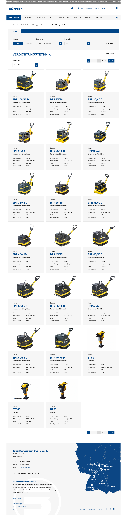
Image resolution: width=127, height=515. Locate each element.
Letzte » (112, 60)
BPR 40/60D (26, 248)
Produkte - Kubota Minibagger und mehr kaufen (35, 25)
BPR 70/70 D (63, 352)
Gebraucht (27, 18)
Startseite (15, 25)
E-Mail (14, 467)
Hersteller (67, 39)
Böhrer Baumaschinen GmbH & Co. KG (30, 451)
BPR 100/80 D (26, 93)
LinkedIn (110, 8)
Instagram (113, 8)
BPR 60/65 (101, 300)
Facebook (116, 8)
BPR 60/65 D (26, 352)
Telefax (15, 464)
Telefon (15, 462)
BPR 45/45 (63, 248)
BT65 (63, 403)
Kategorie (43, 39)
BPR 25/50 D (63, 145)
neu (18, 43)
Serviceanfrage (17, 504)
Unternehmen (17, 498)
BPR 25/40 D (101, 93)
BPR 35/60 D (101, 197)
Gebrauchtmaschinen (19, 506)
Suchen (109, 44)
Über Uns (80, 8)
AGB (100, 509)
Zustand (15, 39)
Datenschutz (92, 509)
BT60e (26, 403)
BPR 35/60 (63, 197)
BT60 (101, 352)
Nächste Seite (109, 60)
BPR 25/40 (63, 93)
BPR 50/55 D (26, 300)
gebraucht (29, 43)
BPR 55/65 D (63, 300)
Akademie (98, 18)
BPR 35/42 (101, 145)
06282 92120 (25, 462)
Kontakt (88, 18)
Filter (15, 31)
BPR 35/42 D (26, 197)
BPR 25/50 (26, 145)
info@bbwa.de (24, 467)
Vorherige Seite (88, 60)
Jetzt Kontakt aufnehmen (26, 473)
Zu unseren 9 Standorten (24, 482)
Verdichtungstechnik (58, 25)
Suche (117, 17)
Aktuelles (89, 8)
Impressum (82, 509)
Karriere (97, 8)
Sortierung (16, 61)
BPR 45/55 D (101, 248)
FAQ (103, 8)
